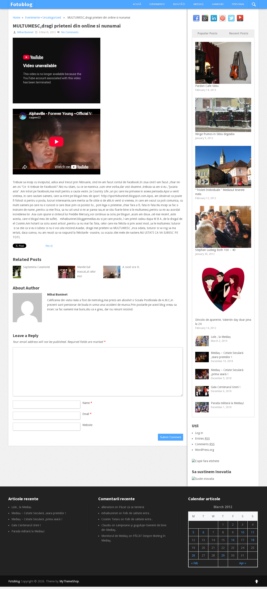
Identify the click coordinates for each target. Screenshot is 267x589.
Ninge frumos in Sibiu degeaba (214, 134)
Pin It (49, 246)
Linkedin (213, 18)
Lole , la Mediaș (221, 336)
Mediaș (199, 4)
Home (16, 17)
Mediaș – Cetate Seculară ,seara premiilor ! (38, 513)
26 (193, 555)
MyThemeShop (69, 581)
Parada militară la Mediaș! (227, 403)
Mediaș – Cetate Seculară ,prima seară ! (36, 519)
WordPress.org (204, 449)
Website (87, 425)
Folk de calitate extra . (137, 513)
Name (87, 403)
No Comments (69, 32)
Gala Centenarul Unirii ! (225, 387)
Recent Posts (238, 33)
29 (223, 555)
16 (232, 540)
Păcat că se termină (131, 507)
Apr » (242, 563)
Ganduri (218, 4)
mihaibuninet (109, 513)
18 (252, 540)
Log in (199, 433)
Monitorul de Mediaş (114, 536)
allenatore (107, 507)
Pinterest (222, 18)
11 (252, 532)
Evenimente (157, 4)
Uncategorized (52, 17)
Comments (205, 444)
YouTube (240, 18)
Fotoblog (21, 4)
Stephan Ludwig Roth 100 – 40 (215, 250)
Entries (202, 438)
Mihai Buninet (25, 32)
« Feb (194, 563)
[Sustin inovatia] (203, 478)
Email (87, 414)
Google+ (205, 18)
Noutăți (179, 4)
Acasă (137, 4)
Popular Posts (207, 33)
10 (242, 532)
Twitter (231, 18)
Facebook (196, 18)
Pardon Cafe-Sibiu (207, 86)
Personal (238, 4)
